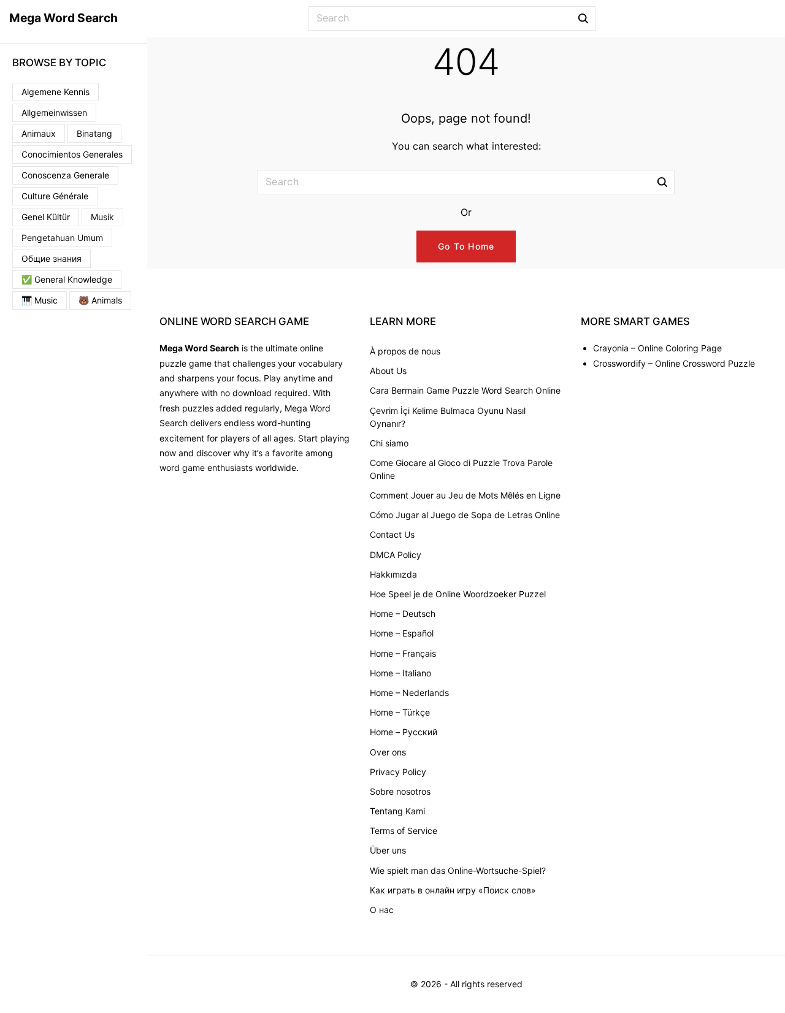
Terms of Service (403, 830)
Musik (102, 217)
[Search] (583, 17)
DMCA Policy (395, 554)
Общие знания (51, 258)
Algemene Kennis (55, 91)
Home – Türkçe (400, 712)
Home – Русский (403, 732)
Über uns (388, 850)
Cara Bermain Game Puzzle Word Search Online (465, 390)
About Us (388, 370)
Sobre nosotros (400, 791)
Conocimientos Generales (72, 154)
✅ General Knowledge (66, 279)
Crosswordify (619, 363)
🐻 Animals (100, 300)
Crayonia (611, 348)
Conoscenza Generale (65, 175)
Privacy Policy (398, 771)
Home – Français (403, 653)
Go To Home (466, 246)
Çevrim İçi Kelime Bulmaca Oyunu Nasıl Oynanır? (448, 417)
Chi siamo (389, 443)
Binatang (94, 133)
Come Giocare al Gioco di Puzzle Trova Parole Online (461, 469)
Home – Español (402, 633)
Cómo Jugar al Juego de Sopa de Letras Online (465, 515)
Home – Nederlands (409, 692)
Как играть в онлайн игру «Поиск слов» (453, 890)
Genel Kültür (45, 217)
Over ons (388, 752)
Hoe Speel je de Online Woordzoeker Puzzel (458, 594)
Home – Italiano (400, 673)
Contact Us (392, 534)
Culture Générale (54, 196)
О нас (382, 909)
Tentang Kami (397, 811)
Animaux (38, 133)
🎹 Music (39, 300)
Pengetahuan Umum (62, 237)
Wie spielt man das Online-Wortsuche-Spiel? (458, 870)
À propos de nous (405, 351)
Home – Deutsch (402, 613)
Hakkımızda (393, 574)
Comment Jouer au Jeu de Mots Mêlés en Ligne (465, 495)
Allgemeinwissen (54, 112)
